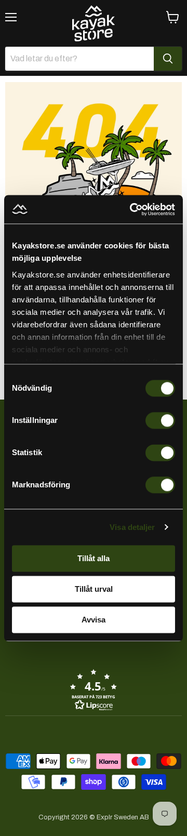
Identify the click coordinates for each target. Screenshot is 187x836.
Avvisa (93, 619)
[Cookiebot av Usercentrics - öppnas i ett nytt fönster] (132, 209)
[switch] (160, 420)
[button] (93, 689)
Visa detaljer (132, 527)
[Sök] (168, 59)
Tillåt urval (94, 589)
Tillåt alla (93, 558)
